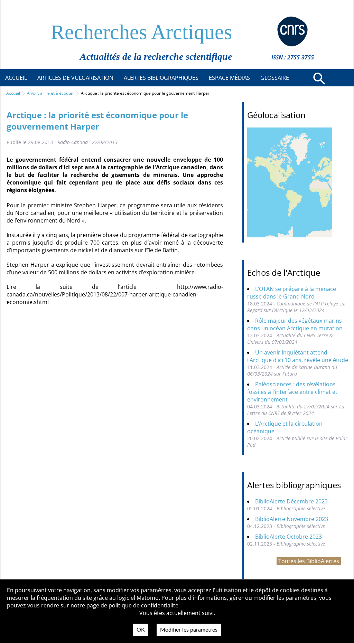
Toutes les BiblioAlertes (308, 561)
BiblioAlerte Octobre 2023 (288, 536)
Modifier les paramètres (188, 630)
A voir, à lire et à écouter (50, 93)
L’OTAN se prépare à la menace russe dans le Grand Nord (291, 292)
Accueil (13, 93)
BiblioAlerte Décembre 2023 (291, 501)
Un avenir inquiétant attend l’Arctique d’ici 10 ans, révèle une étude (297, 356)
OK (141, 630)
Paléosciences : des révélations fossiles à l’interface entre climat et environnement (292, 391)
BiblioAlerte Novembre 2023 (291, 519)
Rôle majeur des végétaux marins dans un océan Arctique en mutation (295, 324)
